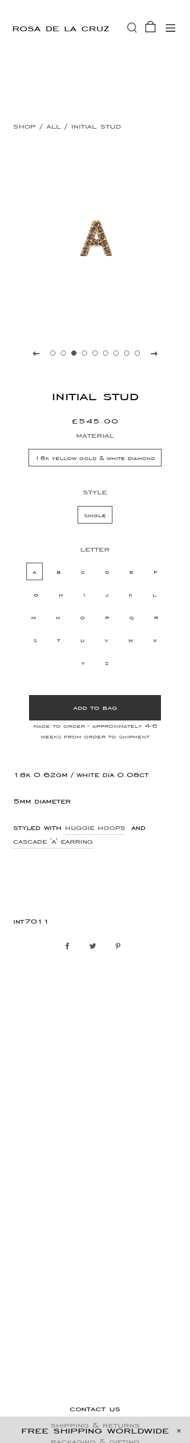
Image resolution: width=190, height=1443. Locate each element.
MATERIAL (95, 435)
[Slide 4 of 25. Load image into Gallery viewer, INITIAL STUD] (84, 353)
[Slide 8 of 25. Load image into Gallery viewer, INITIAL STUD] (126, 353)
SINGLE (95, 515)
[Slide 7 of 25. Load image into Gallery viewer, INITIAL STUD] (116, 353)
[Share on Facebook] (70, 946)
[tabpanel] (95, 238)
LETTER (95, 549)
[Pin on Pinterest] (120, 946)
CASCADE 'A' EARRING (53, 841)
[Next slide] (154, 353)
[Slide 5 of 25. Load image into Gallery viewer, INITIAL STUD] (95, 353)
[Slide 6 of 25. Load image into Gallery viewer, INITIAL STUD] (105, 353)
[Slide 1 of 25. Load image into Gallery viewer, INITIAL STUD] (53, 353)
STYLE (95, 491)
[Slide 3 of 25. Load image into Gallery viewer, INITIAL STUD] (74, 353)
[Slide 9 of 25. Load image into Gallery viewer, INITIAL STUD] (137, 353)
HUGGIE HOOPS (95, 827)
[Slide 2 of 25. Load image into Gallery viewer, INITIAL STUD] (63, 353)
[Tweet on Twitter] (95, 946)
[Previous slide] (36, 353)
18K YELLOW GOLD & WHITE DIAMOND (95, 458)
